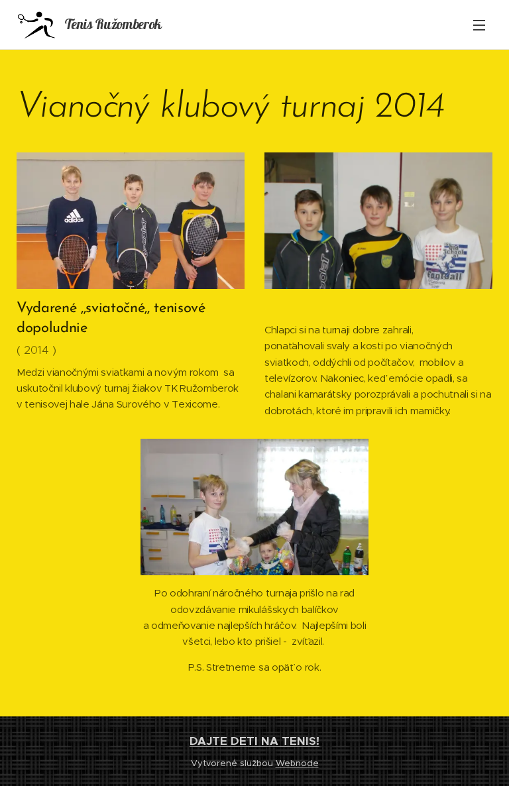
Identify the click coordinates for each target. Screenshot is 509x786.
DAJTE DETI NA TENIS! (254, 741)
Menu (479, 24)
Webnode (297, 763)
